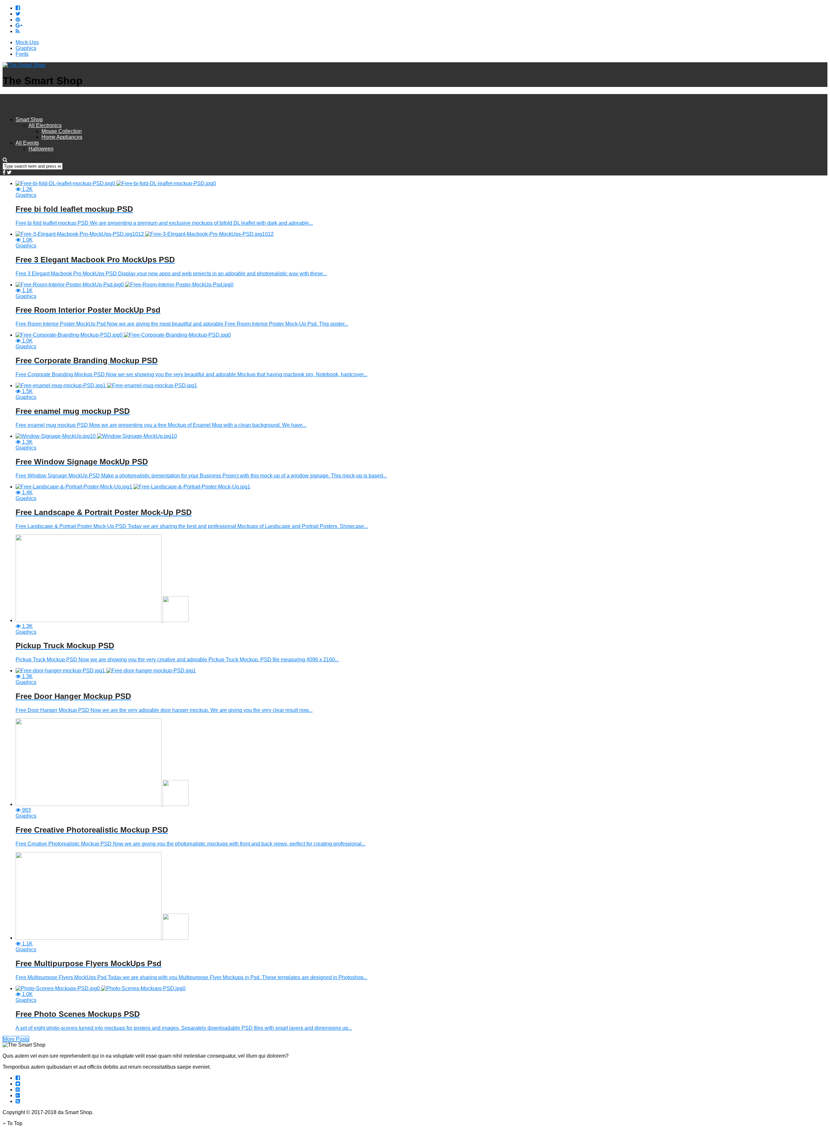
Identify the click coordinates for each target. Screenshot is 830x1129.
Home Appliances (62, 137)
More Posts (16, 1039)
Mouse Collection (62, 131)
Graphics (26, 48)
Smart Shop (29, 119)
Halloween (41, 148)
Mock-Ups (27, 42)
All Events (27, 143)
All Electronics (45, 125)
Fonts (22, 54)
